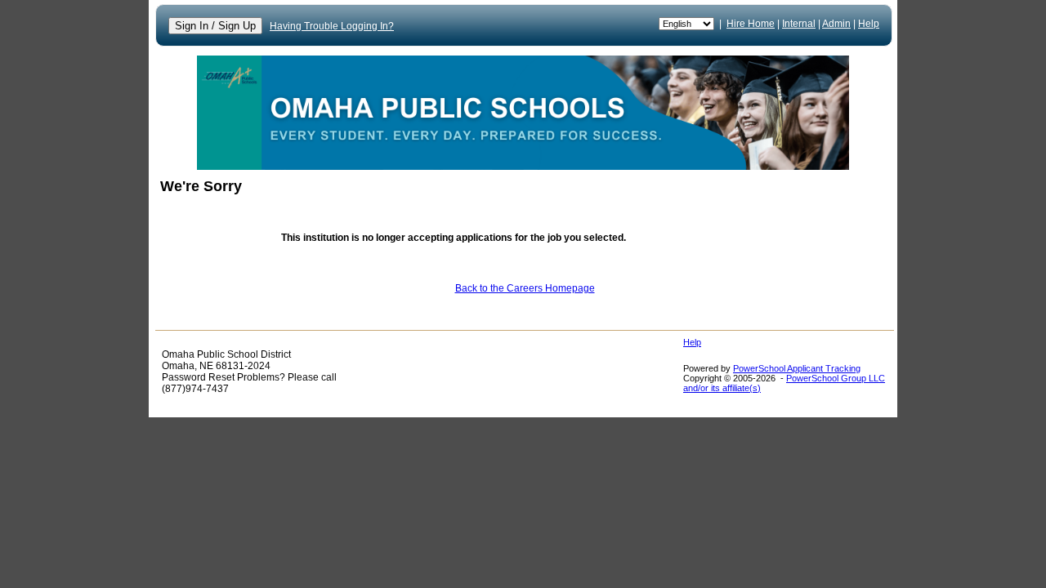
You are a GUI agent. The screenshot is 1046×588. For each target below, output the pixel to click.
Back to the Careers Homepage (525, 288)
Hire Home (750, 23)
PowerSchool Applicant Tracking (796, 368)
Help (868, 23)
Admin (836, 23)
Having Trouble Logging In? (332, 26)
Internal (799, 23)
